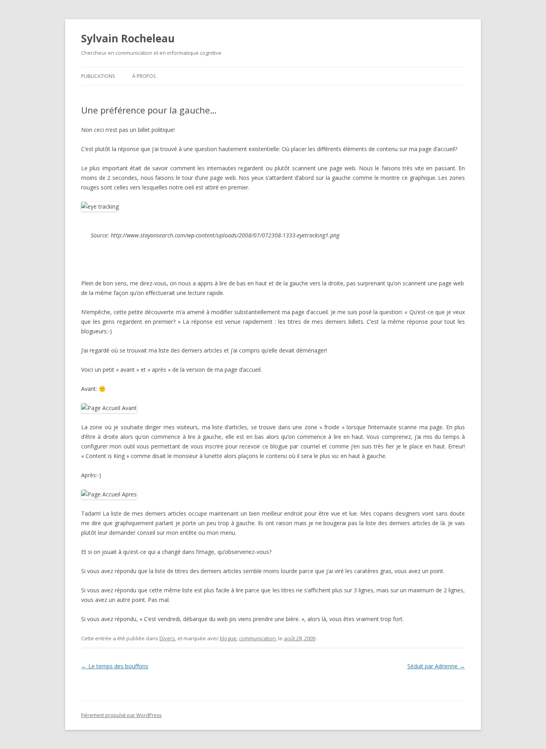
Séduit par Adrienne (436, 666)
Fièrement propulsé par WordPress (121, 715)
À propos (143, 76)
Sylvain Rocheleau (128, 38)
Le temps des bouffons (114, 666)
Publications (98, 76)
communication (257, 638)
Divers (167, 638)
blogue (228, 638)
